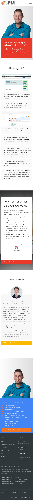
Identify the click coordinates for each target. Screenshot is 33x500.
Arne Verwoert (5, 450)
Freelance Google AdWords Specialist (15, 44)
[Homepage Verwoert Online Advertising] (8, 3)
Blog (2, 453)
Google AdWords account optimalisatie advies (13, 481)
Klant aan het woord (16, 280)
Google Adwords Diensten (8, 444)
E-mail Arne (21, 449)
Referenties (4, 447)
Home (2, 441)
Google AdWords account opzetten (10, 477)
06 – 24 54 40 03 (22, 447)
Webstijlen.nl (28, 497)
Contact (3, 456)
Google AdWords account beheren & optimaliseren (14, 479)
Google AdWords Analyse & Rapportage (11, 483)
